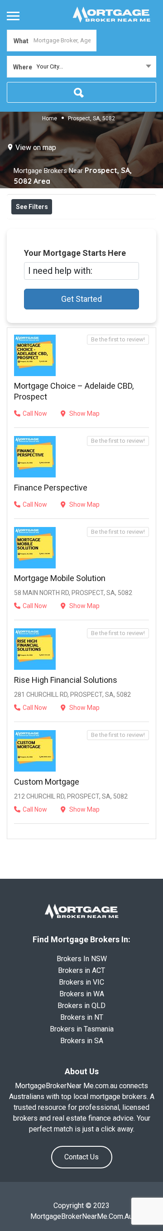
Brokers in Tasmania (82, 1029)
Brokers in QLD (81, 1005)
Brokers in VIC (81, 982)
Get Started (81, 299)
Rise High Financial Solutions (65, 680)
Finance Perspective (50, 487)
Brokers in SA (81, 1040)
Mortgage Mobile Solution (59, 578)
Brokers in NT (81, 1017)
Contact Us (81, 1157)
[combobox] (81, 66)
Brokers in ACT (81, 970)
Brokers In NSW (82, 958)
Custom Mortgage (46, 781)
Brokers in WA (81, 994)
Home (49, 118)
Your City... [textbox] (50, 66)
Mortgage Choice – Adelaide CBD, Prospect (74, 391)
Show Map (84, 413)
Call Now (35, 413)
